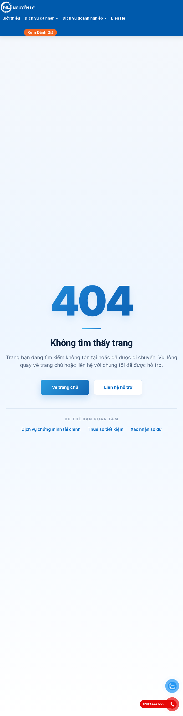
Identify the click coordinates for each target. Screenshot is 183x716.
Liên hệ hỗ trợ (118, 387)
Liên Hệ (118, 18)
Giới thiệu (11, 18)
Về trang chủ (65, 387)
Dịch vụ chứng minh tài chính (51, 429)
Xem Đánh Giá (40, 32)
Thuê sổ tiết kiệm (105, 429)
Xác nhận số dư (146, 429)
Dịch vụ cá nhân (40, 18)
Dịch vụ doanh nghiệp (83, 18)
